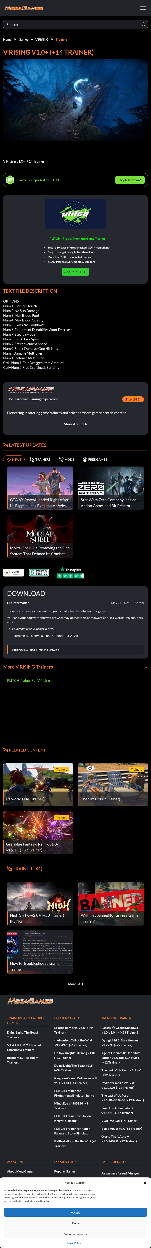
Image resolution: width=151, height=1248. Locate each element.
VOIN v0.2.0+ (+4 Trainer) (119, 1120)
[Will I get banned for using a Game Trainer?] (111, 903)
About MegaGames (20, 1171)
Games (23, 39)
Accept (75, 1212)
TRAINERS (42, 459)
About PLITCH (75, 272)
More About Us (75, 424)
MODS (69, 459)
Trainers (61, 39)
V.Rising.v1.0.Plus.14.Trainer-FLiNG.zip (35, 649)
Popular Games (65, 1171)
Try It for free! (130, 180)
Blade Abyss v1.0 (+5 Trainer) (121, 1128)
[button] (145, 1183)
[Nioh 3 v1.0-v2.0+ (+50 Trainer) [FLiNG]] (40, 903)
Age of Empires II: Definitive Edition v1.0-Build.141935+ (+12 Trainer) (121, 1057)
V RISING (42, 39)
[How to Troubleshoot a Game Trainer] (40, 951)
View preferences (75, 1234)
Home (7, 39)
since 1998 (132, 399)
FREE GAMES (97, 459)
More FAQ (75, 984)
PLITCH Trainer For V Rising (28, 680)
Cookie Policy (73, 1242)
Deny (75, 1223)
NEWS (16, 459)
